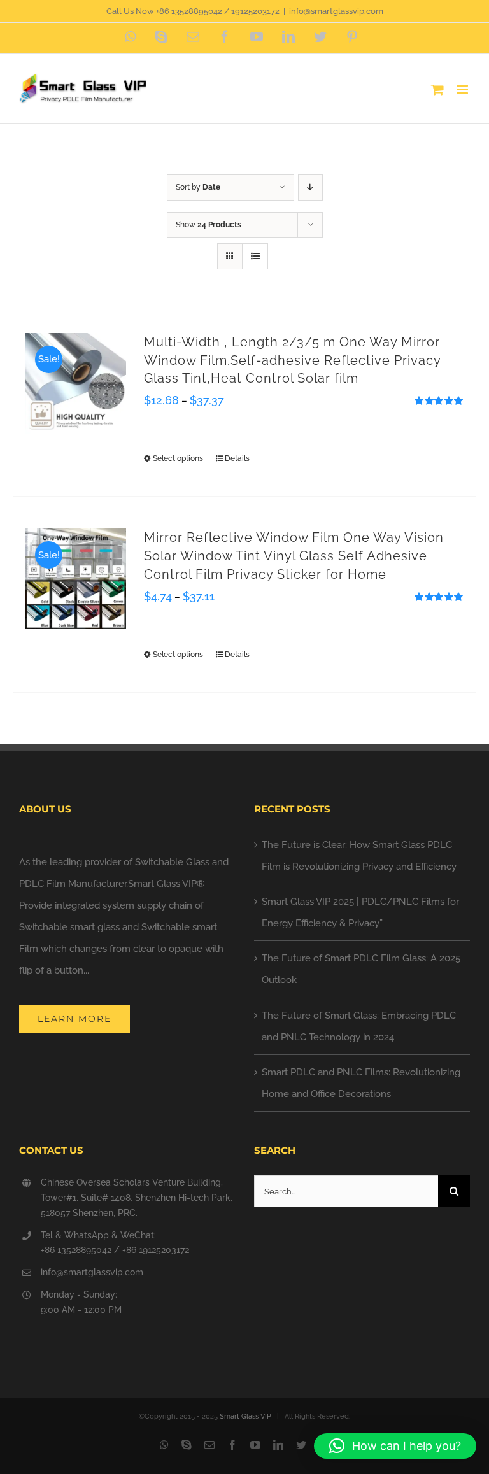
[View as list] (255, 256)
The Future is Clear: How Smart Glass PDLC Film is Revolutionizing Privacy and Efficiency (359, 855)
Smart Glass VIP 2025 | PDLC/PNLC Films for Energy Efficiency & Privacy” (360, 912)
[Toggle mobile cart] (437, 89)
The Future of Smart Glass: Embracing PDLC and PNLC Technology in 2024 (359, 1026)
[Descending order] (310, 187)
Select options (178, 458)
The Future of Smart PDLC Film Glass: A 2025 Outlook (361, 969)
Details (237, 458)
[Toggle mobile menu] (463, 89)
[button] (395, 1446)
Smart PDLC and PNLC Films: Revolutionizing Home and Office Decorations (361, 1083)
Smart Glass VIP (245, 1416)
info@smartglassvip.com (336, 11)
